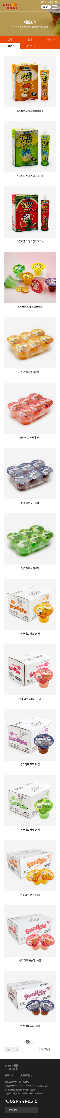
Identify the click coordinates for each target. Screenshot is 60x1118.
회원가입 (53, 2)
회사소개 (8, 1075)
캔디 (30, 39)
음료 (10, 46)
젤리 (10, 39)
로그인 (43, 2)
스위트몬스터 (30, 46)
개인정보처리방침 (25, 1075)
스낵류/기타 (49, 39)
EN (47, 7)
